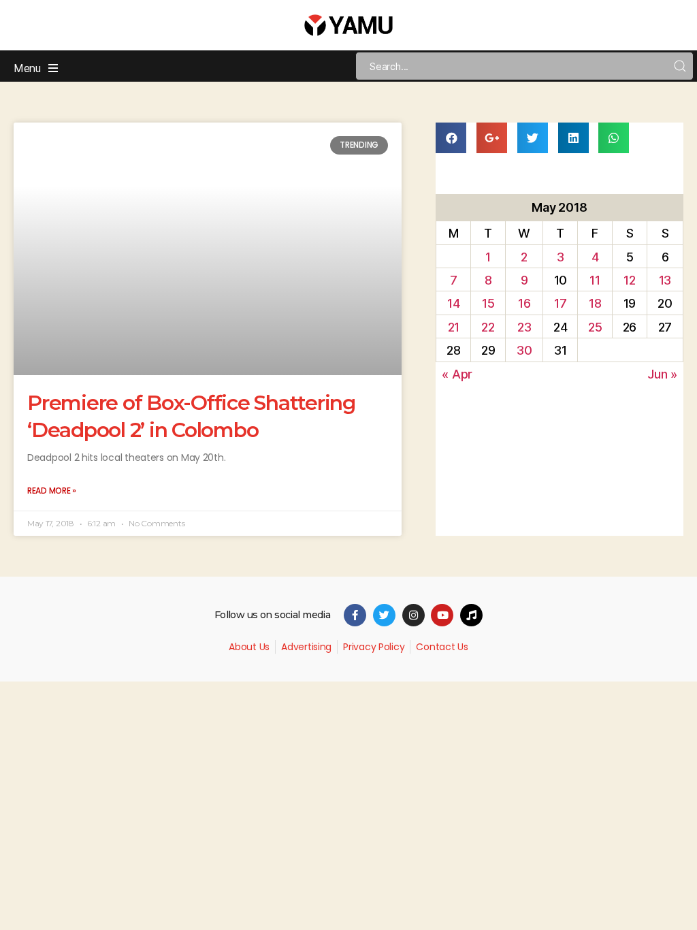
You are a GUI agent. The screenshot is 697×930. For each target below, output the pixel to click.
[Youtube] (442, 615)
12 (629, 280)
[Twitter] (384, 615)
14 (453, 303)
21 (453, 327)
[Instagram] (413, 615)
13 (665, 280)
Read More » (51, 490)
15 (488, 303)
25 (595, 327)
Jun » (662, 374)
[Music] (471, 615)
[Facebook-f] (355, 615)
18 (595, 303)
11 (594, 280)
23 (524, 327)
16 (524, 303)
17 (560, 303)
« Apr (457, 374)
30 (524, 350)
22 (487, 327)
